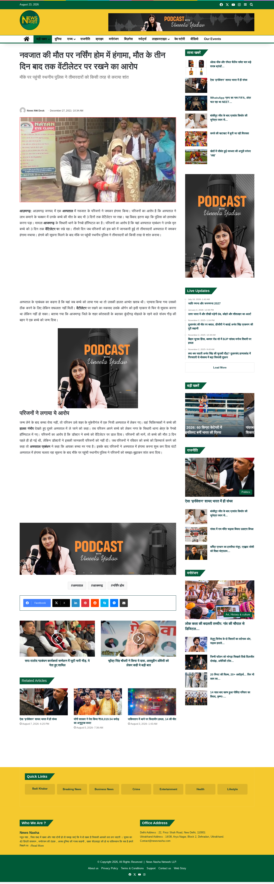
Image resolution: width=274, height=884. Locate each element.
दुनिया (58, 39)
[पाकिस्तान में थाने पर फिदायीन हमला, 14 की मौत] (152, 701)
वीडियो (194, 39)
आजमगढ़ (98, 585)
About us (93, 868)
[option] (219, 415)
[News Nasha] (30, 20)
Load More (219, 367)
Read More (37, 845)
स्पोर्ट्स (142, 39)
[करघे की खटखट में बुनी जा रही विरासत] (196, 138)
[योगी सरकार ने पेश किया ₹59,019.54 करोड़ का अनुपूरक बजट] (98, 701)
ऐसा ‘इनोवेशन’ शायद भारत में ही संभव (38, 719)
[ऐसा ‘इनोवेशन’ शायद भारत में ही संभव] (44, 701)
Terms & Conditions (132, 868)
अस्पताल (78, 585)
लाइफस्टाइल (159, 39)
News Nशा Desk (36, 110)
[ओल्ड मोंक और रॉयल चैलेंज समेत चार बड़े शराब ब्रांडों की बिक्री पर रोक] (196, 67)
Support (151, 868)
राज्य (70, 39)
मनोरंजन (114, 39)
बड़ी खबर (41, 39)
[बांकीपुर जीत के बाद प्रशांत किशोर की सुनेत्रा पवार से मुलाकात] (196, 120)
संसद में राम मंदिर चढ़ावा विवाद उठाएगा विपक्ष (232, 529)
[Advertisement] (98, 93)
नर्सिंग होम (118, 585)
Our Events (212, 39)
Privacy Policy (109, 868)
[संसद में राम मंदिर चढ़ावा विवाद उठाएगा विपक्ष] (196, 534)
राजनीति (85, 39)
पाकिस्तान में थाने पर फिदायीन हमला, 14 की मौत (152, 719)
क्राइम (99, 39)
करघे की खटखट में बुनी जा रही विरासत (229, 133)
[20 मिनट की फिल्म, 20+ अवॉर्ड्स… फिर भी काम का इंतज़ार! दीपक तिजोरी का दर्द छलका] (196, 679)
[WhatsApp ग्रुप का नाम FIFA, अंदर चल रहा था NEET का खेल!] (196, 103)
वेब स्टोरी (180, 39)
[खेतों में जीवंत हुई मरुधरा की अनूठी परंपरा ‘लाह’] (196, 156)
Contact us (164, 868)
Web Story (180, 868)
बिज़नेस (128, 39)
